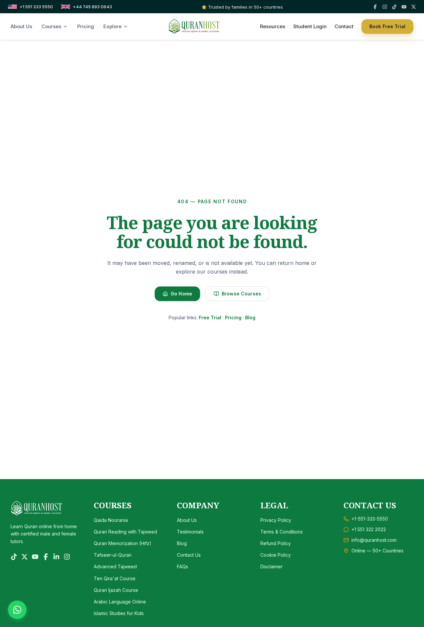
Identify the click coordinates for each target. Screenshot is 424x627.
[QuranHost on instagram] (67, 556)
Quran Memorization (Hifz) (122, 543)
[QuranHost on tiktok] (14, 556)
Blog (250, 317)
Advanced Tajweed (115, 566)
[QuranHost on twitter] (24, 556)
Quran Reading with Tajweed (125, 531)
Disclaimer (271, 566)
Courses (51, 26)
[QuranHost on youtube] (35, 556)
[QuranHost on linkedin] (56, 556)
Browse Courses (241, 293)
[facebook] (375, 6)
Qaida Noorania (111, 520)
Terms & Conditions (281, 531)
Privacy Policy (275, 520)
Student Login (310, 26)
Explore (112, 26)
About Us (21, 26)
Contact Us (189, 555)
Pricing (85, 26)
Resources (272, 26)
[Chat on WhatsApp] (17, 609)
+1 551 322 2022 (368, 529)
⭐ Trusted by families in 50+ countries (242, 7)
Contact (344, 26)
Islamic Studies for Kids (119, 613)
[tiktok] (394, 6)
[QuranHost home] (194, 26)
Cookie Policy (275, 555)
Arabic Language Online (120, 601)
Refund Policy (275, 543)
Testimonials (190, 531)
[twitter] (413, 6)
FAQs (182, 566)
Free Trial (210, 317)
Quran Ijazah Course (116, 590)
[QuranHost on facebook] (45, 556)
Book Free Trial (387, 26)
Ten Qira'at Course (114, 578)
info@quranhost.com (374, 540)
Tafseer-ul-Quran (113, 555)
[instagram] (384, 6)
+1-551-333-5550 (369, 519)
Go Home (181, 293)
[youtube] (403, 6)
